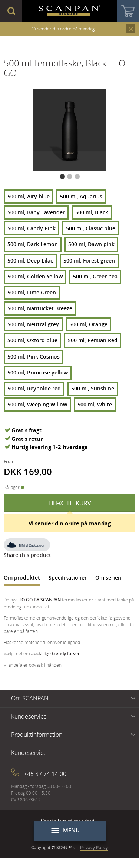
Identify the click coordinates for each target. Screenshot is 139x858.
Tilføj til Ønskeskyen (31, 545)
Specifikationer (68, 577)
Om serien (108, 577)
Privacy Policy (94, 847)
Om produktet (22, 577)
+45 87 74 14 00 (45, 774)
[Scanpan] (69, 11)
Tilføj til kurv (69, 503)
